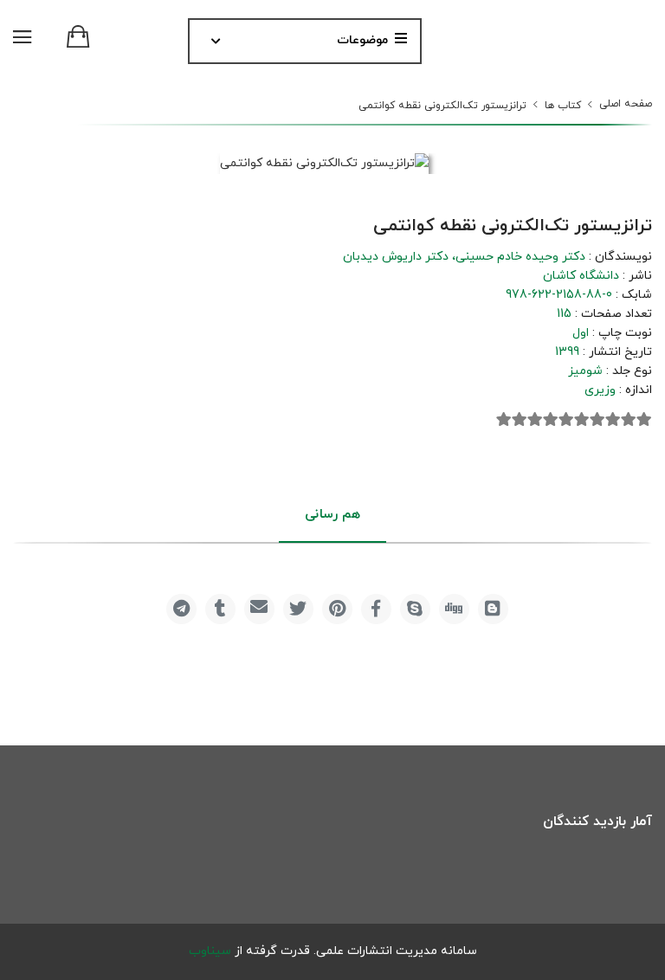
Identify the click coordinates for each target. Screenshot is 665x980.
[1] (644, 420)
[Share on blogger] (493, 609)
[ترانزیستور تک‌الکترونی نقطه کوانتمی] (324, 164)
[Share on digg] (454, 609)
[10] (504, 420)
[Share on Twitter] (298, 609)
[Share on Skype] (415, 609)
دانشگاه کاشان (581, 276)
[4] (597, 420)
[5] (582, 420)
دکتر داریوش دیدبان (396, 256)
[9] (519, 420)
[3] (613, 420)
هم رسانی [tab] (332, 515)
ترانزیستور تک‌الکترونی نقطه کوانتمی (442, 106)
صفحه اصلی (625, 104)
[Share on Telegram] (181, 609)
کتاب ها (563, 106)
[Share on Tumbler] (220, 609)
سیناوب (210, 951)
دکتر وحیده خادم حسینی (520, 256)
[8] (535, 420)
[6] (566, 420)
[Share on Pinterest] (337, 609)
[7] (550, 420)
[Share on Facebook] (376, 609)
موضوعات (362, 40)
